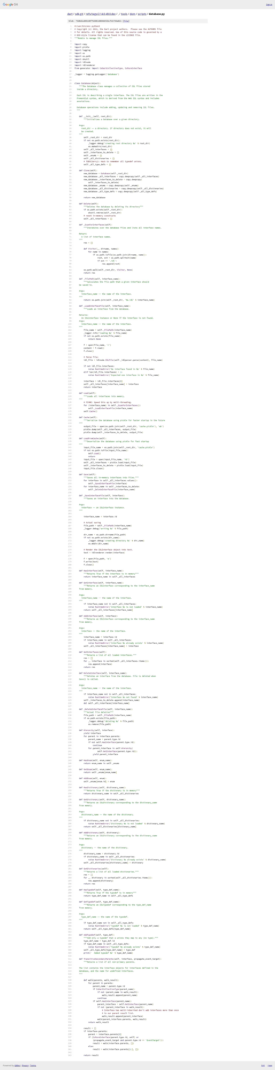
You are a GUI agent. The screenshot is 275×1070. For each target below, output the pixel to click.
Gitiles (17, 1065)
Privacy (25, 1065)
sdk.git (79, 14)
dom (132, 14)
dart (70, 14)
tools (124, 14)
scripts (142, 14)
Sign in (269, 4)
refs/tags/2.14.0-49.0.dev (101, 14)
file (126, 21)
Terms (33, 1065)
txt (263, 1065)
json (270, 1065)
